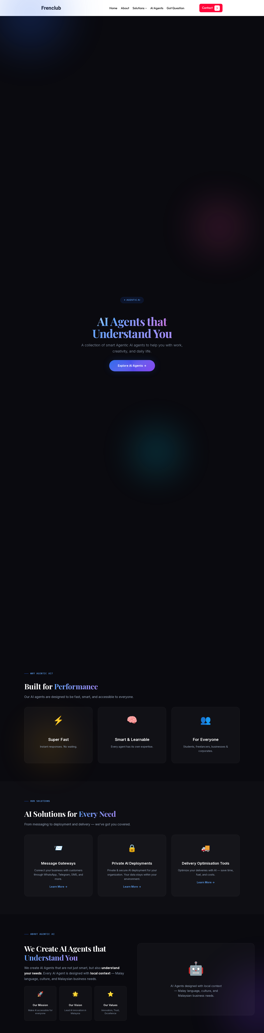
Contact (207, 8)
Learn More (58, 886)
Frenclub (51, 8)
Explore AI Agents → (132, 365)
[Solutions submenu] (146, 8)
